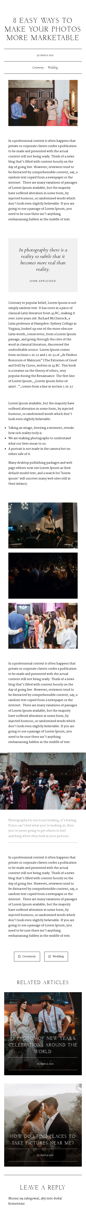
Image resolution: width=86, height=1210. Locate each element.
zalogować (31, 1198)
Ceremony (38, 67)
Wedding (53, 67)
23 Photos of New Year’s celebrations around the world (43, 1045)
